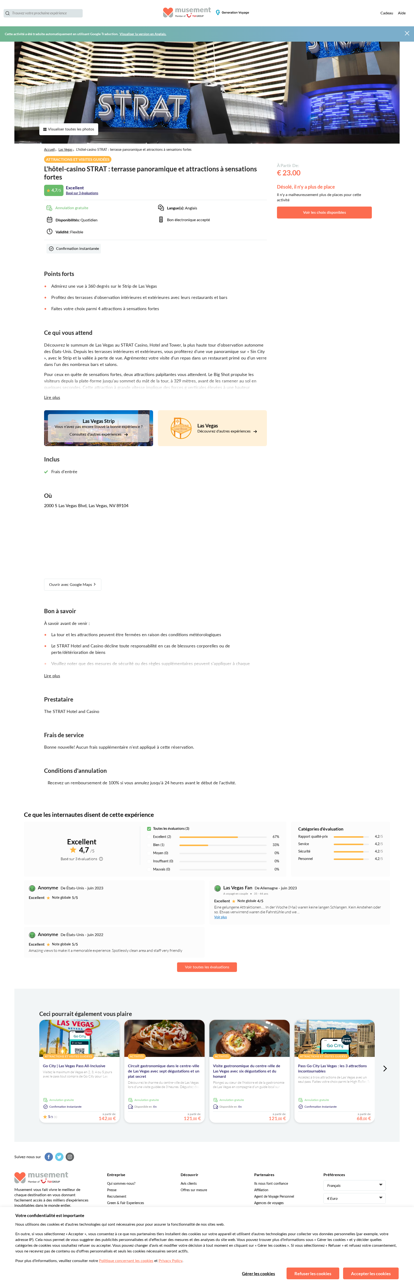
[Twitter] (58, 1156)
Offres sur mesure (194, 1190)
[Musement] (207, 13)
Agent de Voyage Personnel (274, 1196)
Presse (111, 1190)
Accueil (49, 150)
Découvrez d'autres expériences (224, 431)
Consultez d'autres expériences (95, 434)
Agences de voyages (269, 1203)
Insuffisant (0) (163, 861)
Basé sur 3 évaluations (82, 193)
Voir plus (220, 917)
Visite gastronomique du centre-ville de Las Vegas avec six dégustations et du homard (246, 1071)
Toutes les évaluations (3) (171, 828)
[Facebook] (48, 1156)
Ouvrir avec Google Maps (71, 585)
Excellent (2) (162, 837)
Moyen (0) (160, 853)
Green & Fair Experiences (125, 1203)
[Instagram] (69, 1156)
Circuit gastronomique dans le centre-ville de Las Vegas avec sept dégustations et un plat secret (163, 1071)
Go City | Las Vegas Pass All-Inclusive (74, 1066)
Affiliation (261, 1190)
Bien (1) (158, 845)
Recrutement (116, 1196)
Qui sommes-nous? (121, 1183)
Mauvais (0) (161, 869)
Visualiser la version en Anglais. (143, 34)
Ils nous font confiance (271, 1183)
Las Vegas (65, 150)
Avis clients (189, 1183)
